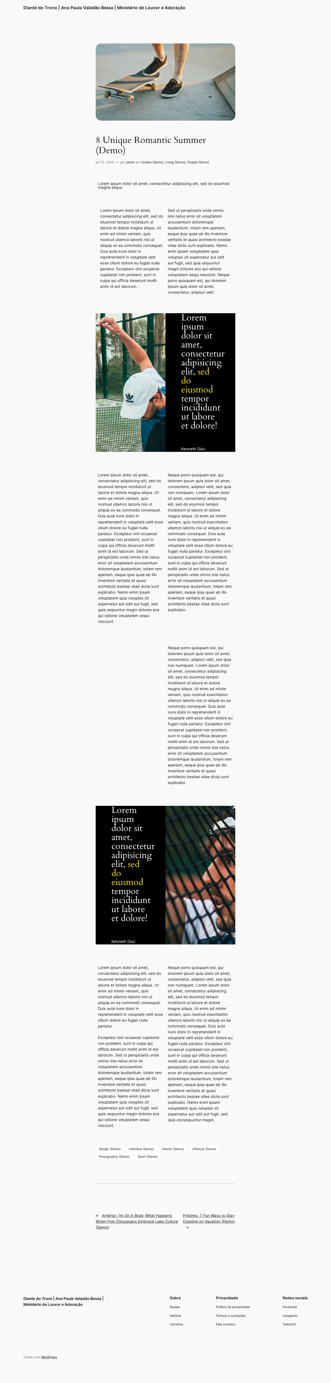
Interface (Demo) (141, 1149)
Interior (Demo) (173, 1149)
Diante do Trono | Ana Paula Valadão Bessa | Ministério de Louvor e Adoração (104, 7)
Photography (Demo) (114, 1156)
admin (130, 162)
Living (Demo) (175, 162)
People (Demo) (198, 162)
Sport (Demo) (148, 1156)
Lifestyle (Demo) (204, 1149)
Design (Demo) (110, 1149)
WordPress (49, 1357)
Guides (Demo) (152, 162)
